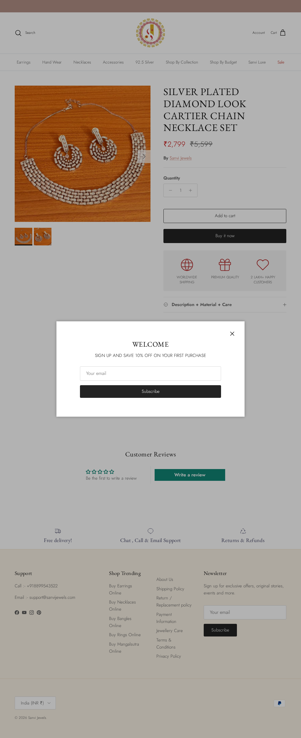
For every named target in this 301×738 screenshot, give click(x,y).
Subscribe (151, 391)
